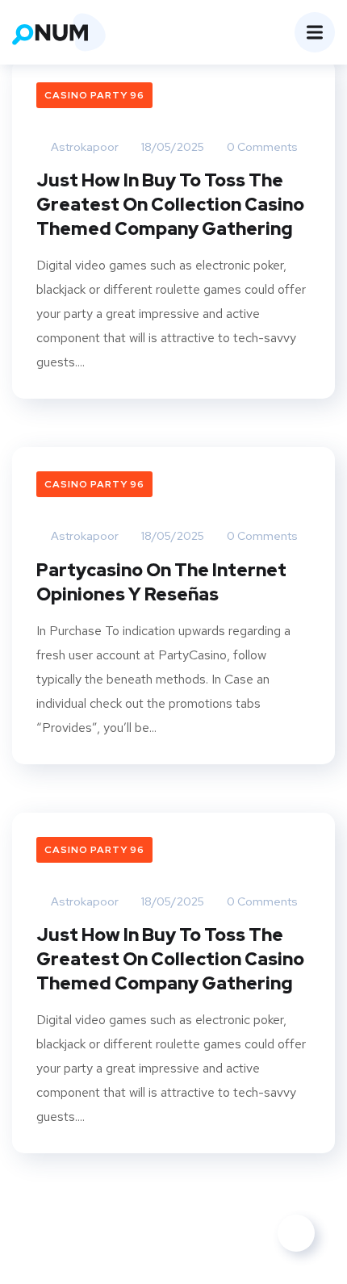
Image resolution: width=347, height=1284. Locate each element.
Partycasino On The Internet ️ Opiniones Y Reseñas (163, 582)
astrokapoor (83, 147)
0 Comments (261, 147)
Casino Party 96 (94, 95)
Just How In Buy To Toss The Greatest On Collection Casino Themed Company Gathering (170, 204)
